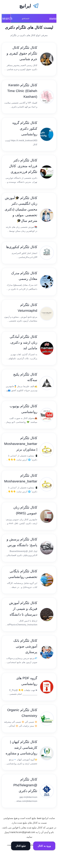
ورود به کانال (44, 845)
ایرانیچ (25, 5)
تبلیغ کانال (21, 845)
